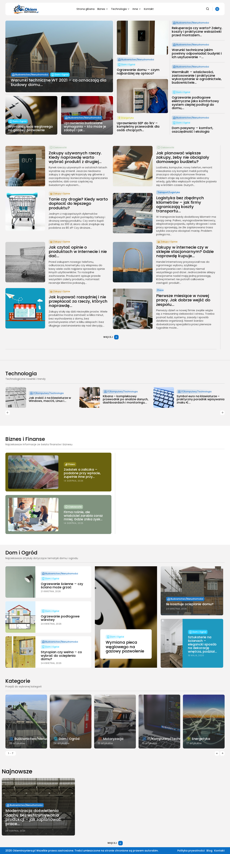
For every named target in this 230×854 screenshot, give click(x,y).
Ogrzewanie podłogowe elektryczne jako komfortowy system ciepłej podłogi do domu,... (195, 102)
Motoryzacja (113, 739)
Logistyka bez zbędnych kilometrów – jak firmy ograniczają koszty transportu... (180, 204)
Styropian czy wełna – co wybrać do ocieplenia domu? (61, 655)
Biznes (101, 9)
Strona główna (86, 9)
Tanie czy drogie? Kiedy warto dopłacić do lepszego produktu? (78, 203)
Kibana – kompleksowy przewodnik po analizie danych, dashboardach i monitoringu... (51, 399)
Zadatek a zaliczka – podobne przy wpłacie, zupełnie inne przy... (82, 473)
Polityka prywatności (191, 850)
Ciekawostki (60, 147)
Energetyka (127, 117)
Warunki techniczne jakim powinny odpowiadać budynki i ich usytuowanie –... (197, 53)
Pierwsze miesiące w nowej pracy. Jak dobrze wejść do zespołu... (183, 300)
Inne (135, 9)
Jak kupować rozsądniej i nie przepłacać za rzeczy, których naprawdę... (78, 301)
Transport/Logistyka (168, 192)
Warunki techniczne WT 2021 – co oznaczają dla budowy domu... (58, 82)
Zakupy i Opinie (61, 193)
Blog (209, 850)
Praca (160, 290)
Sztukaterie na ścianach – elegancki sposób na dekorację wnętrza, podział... (202, 644)
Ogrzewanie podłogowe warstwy (60, 618)
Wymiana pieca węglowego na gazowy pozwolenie (30, 128)
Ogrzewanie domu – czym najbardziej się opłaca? (138, 71)
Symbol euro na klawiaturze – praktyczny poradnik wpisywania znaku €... (127, 399)
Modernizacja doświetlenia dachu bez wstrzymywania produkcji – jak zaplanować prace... (33, 817)
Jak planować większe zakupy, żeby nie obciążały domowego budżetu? (182, 157)
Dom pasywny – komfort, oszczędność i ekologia (192, 130)
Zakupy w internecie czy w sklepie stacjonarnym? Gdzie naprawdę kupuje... (185, 251)
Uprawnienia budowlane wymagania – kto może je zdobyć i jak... (85, 126)
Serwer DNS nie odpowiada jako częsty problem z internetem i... (200, 399)
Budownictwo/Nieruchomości (31, 74)
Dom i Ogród (61, 74)
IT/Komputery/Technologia (48, 391)
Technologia (119, 9)
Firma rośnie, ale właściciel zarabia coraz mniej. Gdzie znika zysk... (83, 515)
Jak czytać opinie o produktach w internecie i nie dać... (78, 251)
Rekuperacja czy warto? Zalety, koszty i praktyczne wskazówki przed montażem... (197, 31)
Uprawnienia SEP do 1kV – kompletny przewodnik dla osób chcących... (138, 126)
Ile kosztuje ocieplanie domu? (189, 604)
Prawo (71, 464)
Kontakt (149, 9)
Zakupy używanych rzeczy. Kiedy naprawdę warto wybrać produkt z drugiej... (75, 157)
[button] (7, 412)
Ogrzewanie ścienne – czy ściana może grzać (62, 586)
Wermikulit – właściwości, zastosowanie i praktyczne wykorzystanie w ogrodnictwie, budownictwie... (197, 77)
